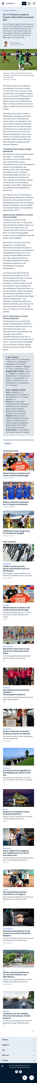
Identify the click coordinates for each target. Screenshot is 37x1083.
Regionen (5, 1045)
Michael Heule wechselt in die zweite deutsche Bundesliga (16, 474)
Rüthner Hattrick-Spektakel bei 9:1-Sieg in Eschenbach (16, 503)
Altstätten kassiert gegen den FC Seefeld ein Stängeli (16, 532)
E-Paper (5, 1060)
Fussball (7, 443)
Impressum (13, 1067)
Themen (5, 1040)
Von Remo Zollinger (15, 43)
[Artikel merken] (25, 1078)
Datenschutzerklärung (23, 1067)
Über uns (5, 1055)
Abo (24, 3)
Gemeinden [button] (10, 3)
